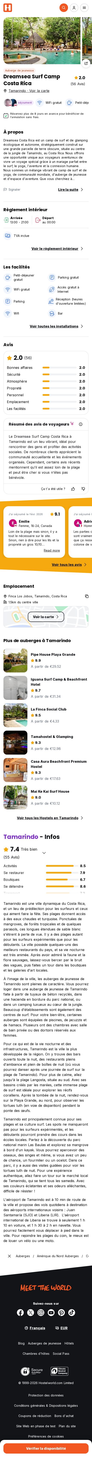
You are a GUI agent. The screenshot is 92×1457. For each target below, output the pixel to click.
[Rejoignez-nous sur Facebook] (20, 1312)
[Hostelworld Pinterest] (61, 1312)
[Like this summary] (73, 489)
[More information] (80, 424)
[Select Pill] (63, 7)
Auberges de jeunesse (44, 1343)
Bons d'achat (64, 1416)
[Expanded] (9, 1256)
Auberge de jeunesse (19, 70)
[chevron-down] (44, 853)
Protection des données (46, 1395)
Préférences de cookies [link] (46, 1436)
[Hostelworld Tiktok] (71, 1312)
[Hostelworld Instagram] (40, 1312)
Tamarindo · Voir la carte (29, 91)
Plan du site (67, 1426)
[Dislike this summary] (83, 489)
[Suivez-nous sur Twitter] (30, 1312)
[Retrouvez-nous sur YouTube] (51, 1312)
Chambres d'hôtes (36, 1353)
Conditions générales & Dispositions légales (46, 1405)
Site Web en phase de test (36, 1426)
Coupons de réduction (34, 1416)
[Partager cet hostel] (86, 63)
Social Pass (61, 1353)
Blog (21, 1343)
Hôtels (69, 1343)
